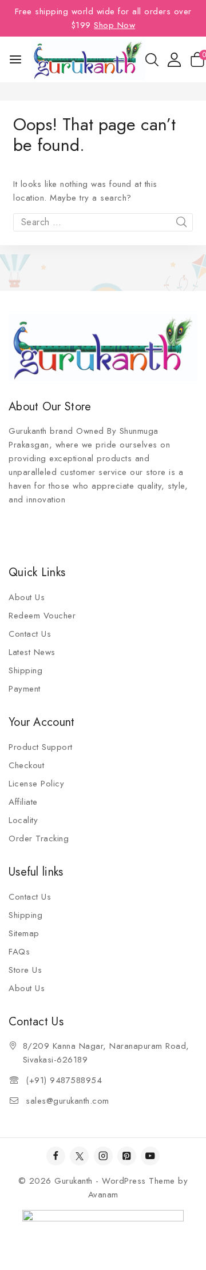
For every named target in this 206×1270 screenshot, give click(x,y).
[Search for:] (103, 222)
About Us (27, 597)
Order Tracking (39, 838)
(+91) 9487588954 (64, 1080)
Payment (25, 688)
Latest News (32, 652)
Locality (23, 820)
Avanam (103, 1194)
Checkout (26, 765)
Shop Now (114, 25)
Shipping (25, 670)
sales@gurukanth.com (67, 1101)
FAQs (19, 951)
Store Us (25, 970)
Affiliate (23, 802)
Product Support (41, 747)
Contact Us (30, 634)
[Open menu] (15, 59)
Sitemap (24, 933)
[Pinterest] (126, 1156)
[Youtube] (150, 1156)
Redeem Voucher (42, 615)
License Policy (36, 783)
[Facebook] (55, 1156)
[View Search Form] (152, 59)
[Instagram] (103, 1156)
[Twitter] (79, 1156)
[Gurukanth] (88, 59)
